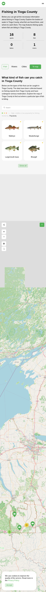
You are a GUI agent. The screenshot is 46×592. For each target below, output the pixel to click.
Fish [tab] (5, 66)
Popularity (13, 116)
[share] (4, 225)
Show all (23, 166)
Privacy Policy (13, 580)
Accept (9, 585)
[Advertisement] (23, 197)
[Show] (15, 514)
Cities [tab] (24, 66)
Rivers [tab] (14, 66)
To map (35, 67)
